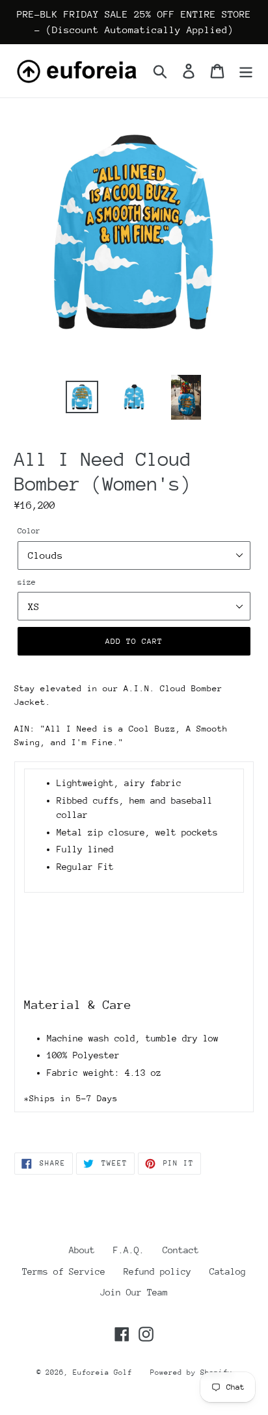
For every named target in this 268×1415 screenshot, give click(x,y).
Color (29, 530)
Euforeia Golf (102, 1372)
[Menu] (246, 71)
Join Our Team (134, 1292)
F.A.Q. (128, 1250)
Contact (181, 1250)
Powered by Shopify (191, 1372)
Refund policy (157, 1271)
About (82, 1250)
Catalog (227, 1271)
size (27, 582)
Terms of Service (63, 1271)
